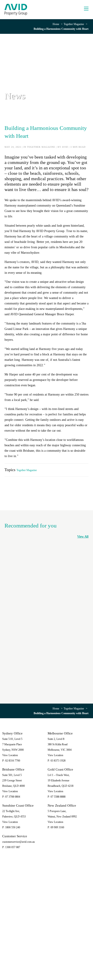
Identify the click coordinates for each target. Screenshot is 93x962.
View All (82, 536)
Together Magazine (74, 24)
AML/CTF (46, 948)
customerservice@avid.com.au (18, 841)
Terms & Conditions (72, 945)
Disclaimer (54, 945)
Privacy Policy (38, 945)
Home (56, 24)
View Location (10, 755)
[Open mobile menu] (86, 8)
